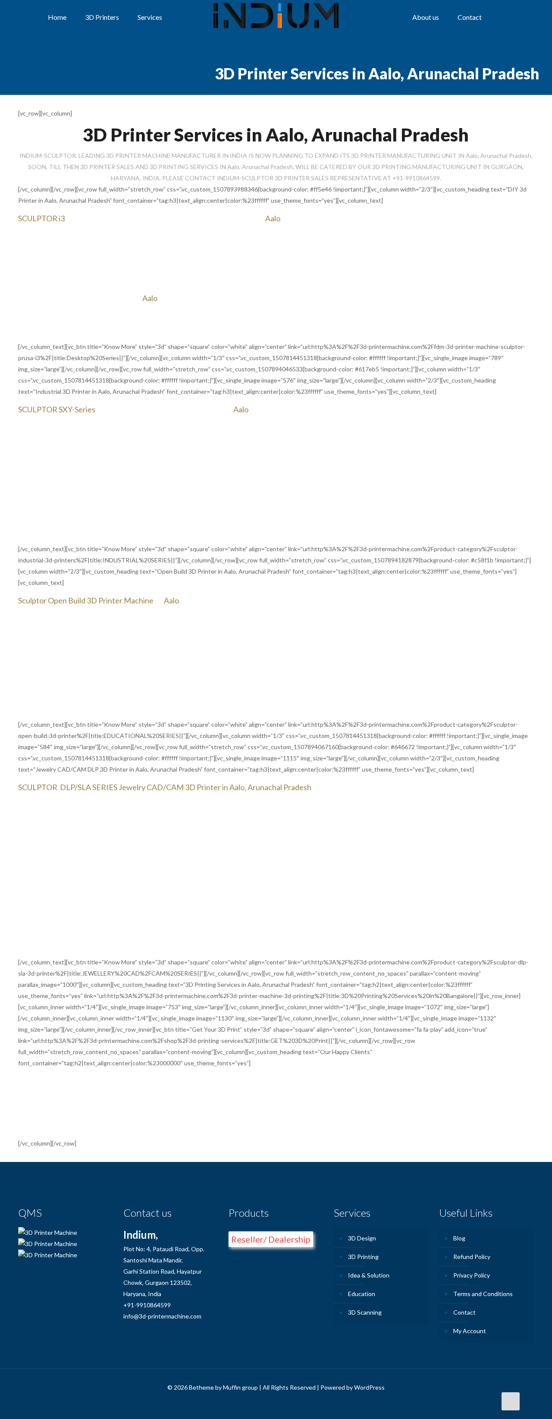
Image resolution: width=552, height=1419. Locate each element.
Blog (459, 1238)
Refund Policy (471, 1256)
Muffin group (240, 1387)
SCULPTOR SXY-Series (56, 409)
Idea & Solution (368, 1275)
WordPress (369, 1387)
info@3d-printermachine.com (162, 1316)
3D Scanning (365, 1312)
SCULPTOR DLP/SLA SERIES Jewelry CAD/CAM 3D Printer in (123, 787)
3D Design (362, 1238)
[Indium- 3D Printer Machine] (276, 17)
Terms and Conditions (483, 1293)
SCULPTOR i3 (41, 218)
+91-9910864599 (147, 1305)
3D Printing (363, 1256)
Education (361, 1293)
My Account (469, 1330)
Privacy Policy (471, 1275)
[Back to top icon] (511, 1401)
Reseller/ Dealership (270, 1239)
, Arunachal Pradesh (278, 787)
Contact (464, 1312)
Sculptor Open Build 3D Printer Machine (86, 600)
